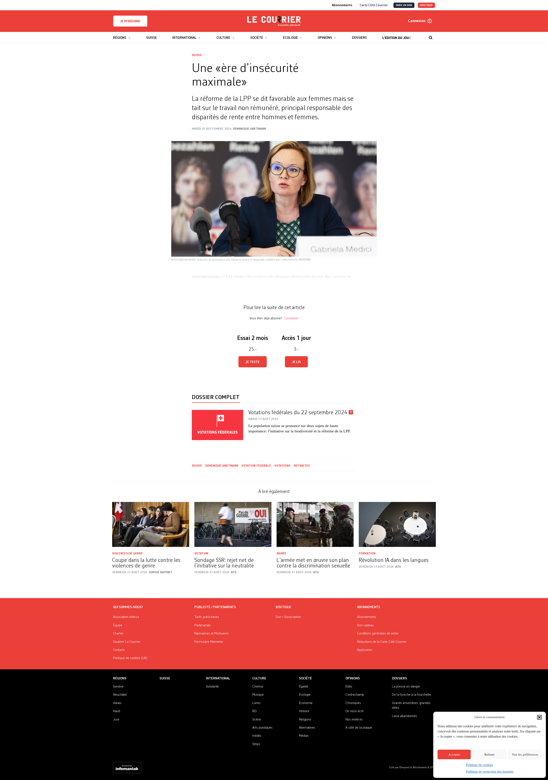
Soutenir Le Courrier (126, 642)
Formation (367, 553)
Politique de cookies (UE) (130, 658)
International (218, 678)
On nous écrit (354, 711)
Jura (116, 719)
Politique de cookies (479, 765)
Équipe (117, 625)
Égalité (303, 686)
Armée (281, 553)
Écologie (305, 695)
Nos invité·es (354, 719)
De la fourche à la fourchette (411, 695)
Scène (256, 719)
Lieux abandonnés (404, 716)
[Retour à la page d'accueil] (274, 21)
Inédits (256, 736)
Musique (258, 695)
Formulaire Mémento (208, 642)
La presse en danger (406, 686)
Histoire (304, 711)
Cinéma (257, 686)
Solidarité (212, 686)
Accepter (454, 754)
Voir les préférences (525, 754)
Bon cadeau (365, 625)
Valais (117, 703)
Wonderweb (420, 767)
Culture (259, 678)
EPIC (432, 767)
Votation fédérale (256, 465)
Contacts (119, 650)
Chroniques (353, 703)
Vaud (116, 711)
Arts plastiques (262, 727)
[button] (539, 717)
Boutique (283, 607)
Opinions (352, 678)
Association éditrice (126, 617)
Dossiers (399, 678)
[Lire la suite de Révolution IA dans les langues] (397, 524)
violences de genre (127, 553)
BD (254, 711)
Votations (282, 465)
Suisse (197, 55)
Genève (118, 686)
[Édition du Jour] (397, 35)
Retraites (302, 465)
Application (364, 650)
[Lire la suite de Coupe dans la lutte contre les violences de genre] (150, 524)
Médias (304, 736)
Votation (201, 553)
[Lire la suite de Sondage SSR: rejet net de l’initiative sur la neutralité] (232, 524)
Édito (348, 686)
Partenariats (202, 625)
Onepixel (404, 767)
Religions (305, 719)
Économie (306, 703)
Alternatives (307, 727)
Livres (256, 703)
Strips (256, 744)
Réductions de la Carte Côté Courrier (382, 642)
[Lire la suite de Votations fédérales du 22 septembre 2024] (217, 425)
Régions (119, 678)
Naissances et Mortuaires (211, 633)
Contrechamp (354, 695)
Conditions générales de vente (377, 633)
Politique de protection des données (490, 771)
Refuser (489, 754)
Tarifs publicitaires (206, 617)
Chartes (118, 633)
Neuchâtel (120, 695)
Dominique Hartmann (221, 465)
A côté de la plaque (358, 727)
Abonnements (366, 617)
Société (305, 678)
